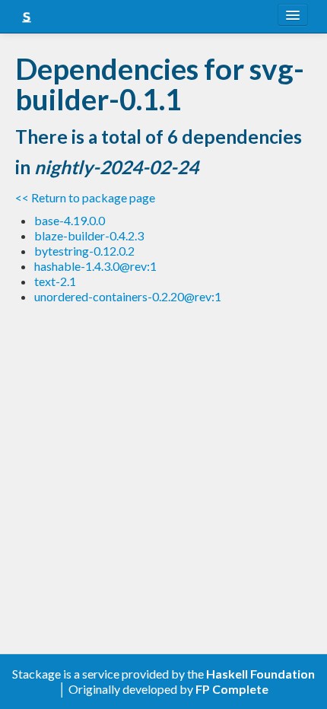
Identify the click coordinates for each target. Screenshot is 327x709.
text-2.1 (55, 281)
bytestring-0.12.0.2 (84, 250)
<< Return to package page (85, 197)
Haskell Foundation (260, 673)
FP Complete (231, 689)
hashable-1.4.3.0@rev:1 (95, 266)
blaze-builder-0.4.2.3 (89, 235)
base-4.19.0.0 (69, 220)
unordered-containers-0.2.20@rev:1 (127, 296)
